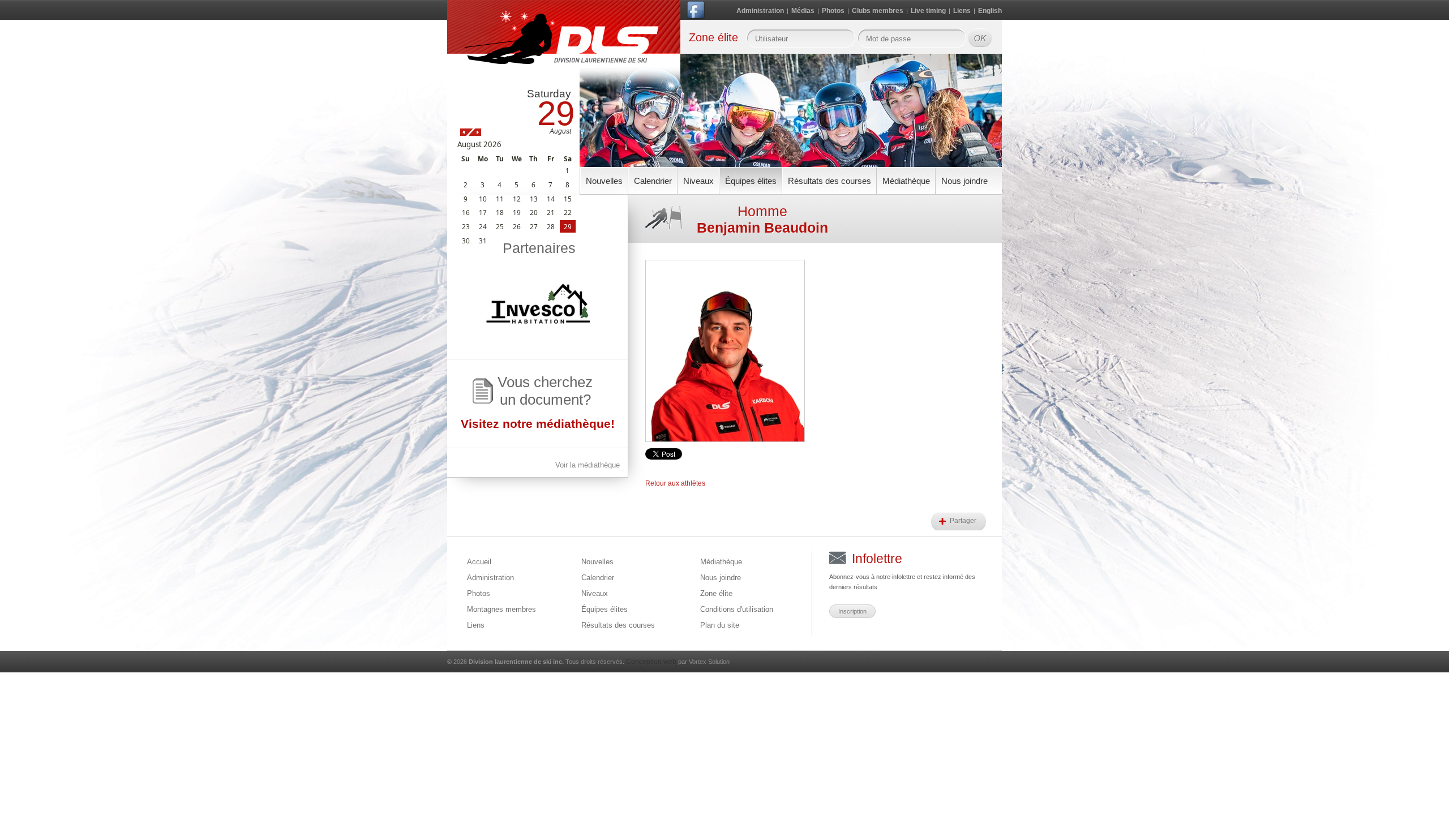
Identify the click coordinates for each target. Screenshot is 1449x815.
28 (551, 226)
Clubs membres (877, 11)
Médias (802, 11)
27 (534, 226)
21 (551, 212)
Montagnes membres (501, 609)
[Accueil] (563, 46)
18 (500, 212)
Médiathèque (906, 181)
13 (534, 198)
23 (466, 226)
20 (534, 212)
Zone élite (716, 593)
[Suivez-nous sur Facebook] (697, 12)
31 (483, 240)
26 (517, 226)
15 (568, 198)
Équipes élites (751, 181)
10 (483, 198)
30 (466, 240)
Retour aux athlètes (675, 483)
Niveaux (698, 181)
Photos (833, 11)
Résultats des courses (829, 181)
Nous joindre (964, 181)
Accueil (479, 561)
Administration (760, 11)
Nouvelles (604, 181)
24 (483, 226)
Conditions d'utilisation (736, 609)
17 (483, 212)
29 (568, 226)
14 (551, 198)
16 (466, 212)
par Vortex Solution (704, 661)
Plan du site (719, 625)
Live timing (928, 11)
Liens (962, 11)
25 (500, 226)
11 (500, 198)
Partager (964, 521)
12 (517, 198)
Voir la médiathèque (587, 465)
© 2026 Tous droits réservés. (535, 661)
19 (517, 212)
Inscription (852, 611)
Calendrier (653, 181)
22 (568, 212)
